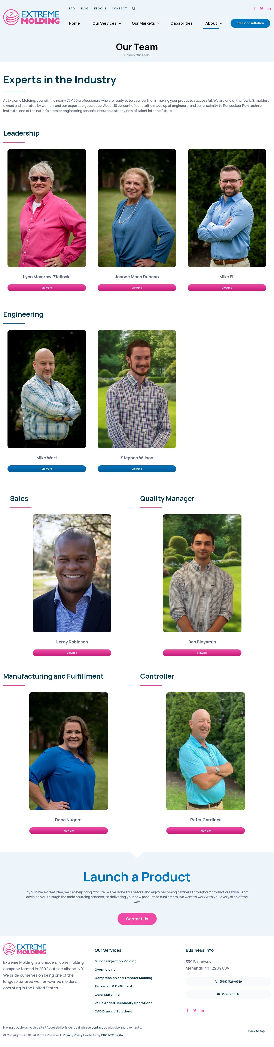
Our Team (143, 55)
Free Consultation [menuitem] (250, 23)
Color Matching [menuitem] (107, 994)
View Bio (47, 287)
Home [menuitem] (74, 23)
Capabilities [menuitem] (181, 23)
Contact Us (137, 918)
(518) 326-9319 (230, 981)
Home (128, 55)
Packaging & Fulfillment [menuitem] (113, 986)
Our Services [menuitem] (104, 23)
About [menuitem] (211, 23)
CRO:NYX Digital (112, 1035)
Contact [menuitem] (119, 8)
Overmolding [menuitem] (105, 969)
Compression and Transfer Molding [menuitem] (123, 978)
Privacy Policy (72, 1035)
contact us (99, 1027)
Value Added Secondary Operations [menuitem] (123, 1003)
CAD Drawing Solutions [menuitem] (113, 1011)
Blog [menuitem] (84, 8)
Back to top (256, 1031)
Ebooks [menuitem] (100, 8)
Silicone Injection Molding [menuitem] (116, 961)
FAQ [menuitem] (72, 8)
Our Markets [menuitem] (143, 23)
